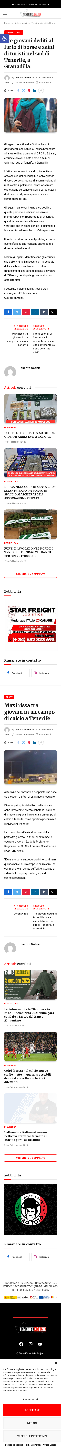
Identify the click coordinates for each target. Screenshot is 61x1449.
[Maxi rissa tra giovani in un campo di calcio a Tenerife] (30, 767)
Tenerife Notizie (22, 77)
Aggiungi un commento (30, 574)
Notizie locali (14, 32)
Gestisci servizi (30, 1399)
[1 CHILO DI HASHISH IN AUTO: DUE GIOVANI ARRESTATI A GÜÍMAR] (30, 408)
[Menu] (5, 13)
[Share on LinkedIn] (34, 90)
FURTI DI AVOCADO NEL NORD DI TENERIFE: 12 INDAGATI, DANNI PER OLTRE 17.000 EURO (28, 552)
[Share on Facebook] (18, 90)
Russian (38, 5)
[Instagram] (30, 1344)
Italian (31, 5)
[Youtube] (40, 1344)
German (23, 5)
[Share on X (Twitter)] (23, 90)
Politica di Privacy (33, 1445)
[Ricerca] (56, 13)
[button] (4, 38)
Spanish (45, 5)
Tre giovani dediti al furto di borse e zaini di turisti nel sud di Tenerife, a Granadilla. (45, 921)
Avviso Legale (49, 1445)
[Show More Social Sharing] (41, 90)
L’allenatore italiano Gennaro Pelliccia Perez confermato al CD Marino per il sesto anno (28, 1136)
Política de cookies (14, 1445)
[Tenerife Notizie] (30, 13)
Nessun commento (24, 82)
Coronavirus (21, 913)
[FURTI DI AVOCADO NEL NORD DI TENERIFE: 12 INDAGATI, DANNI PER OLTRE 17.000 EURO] (30, 524)
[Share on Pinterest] (29, 90)
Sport (9, 697)
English (16, 5)
